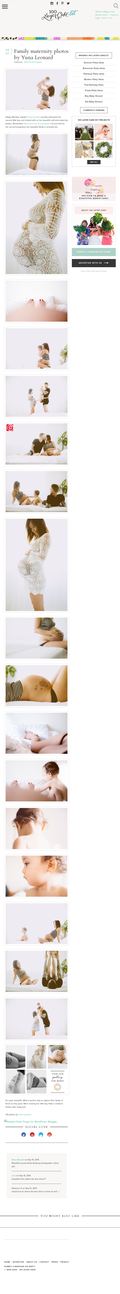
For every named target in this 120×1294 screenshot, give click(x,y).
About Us (31, 1262)
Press (55, 1262)
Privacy (64, 1262)
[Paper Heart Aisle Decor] (84, 132)
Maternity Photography (33, 62)
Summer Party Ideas (94, 62)
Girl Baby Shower (94, 101)
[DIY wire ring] (103, 132)
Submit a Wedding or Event (94, 252)
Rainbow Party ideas (94, 73)
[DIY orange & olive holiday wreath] (103, 149)
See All (94, 162)
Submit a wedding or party (19, 1266)
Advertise (18, 1262)
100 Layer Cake (60, 23)
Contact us (114, 15)
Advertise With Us (91, 263)
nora (14, 1175)
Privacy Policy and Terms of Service (94, 271)
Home (7, 1262)
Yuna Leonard (33, 117)
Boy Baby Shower (94, 96)
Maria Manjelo (18, 1160)
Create (104, 18)
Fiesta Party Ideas (94, 90)
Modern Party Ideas (94, 79)
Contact (44, 1262)
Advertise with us (101, 15)
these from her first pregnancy (37, 123)
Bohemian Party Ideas (94, 68)
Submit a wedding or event (104, 11)
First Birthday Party (93, 84)
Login (97, 18)
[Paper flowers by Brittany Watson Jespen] (84, 149)
